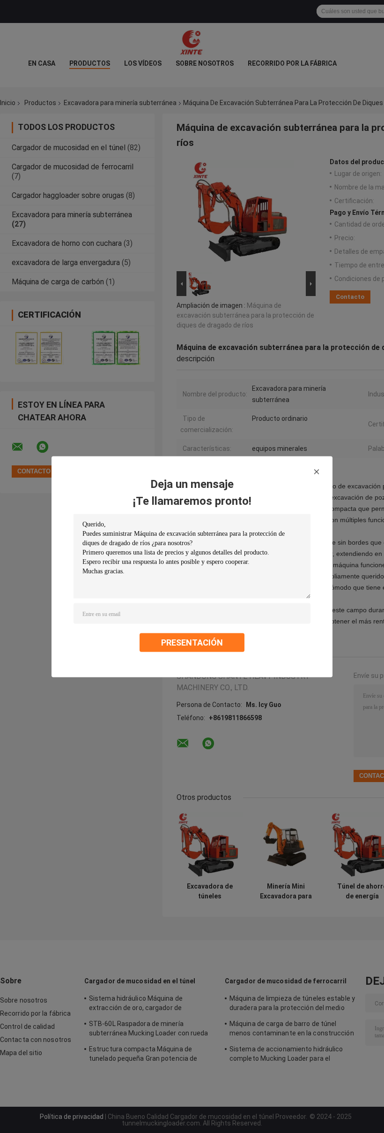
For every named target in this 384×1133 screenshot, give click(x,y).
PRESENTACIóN (192, 642)
